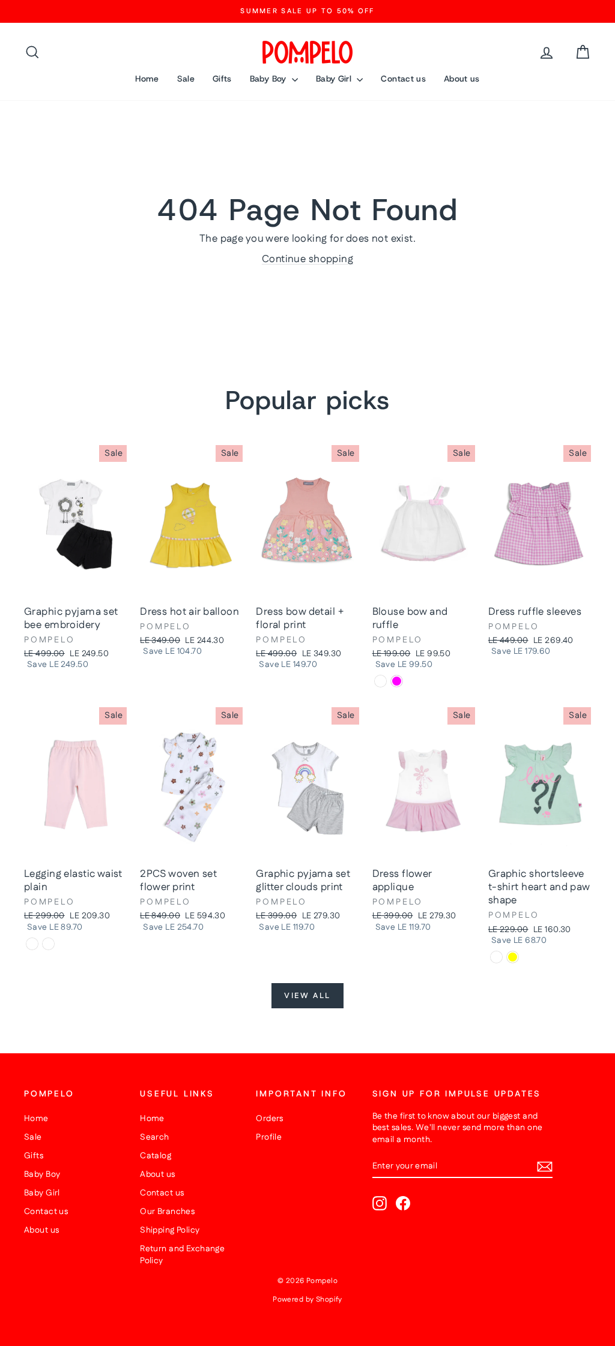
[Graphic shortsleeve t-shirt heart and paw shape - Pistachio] (496, 957)
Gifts (222, 78)
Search (154, 1137)
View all (307, 995)
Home (147, 78)
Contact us (403, 78)
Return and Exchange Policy (182, 1255)
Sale (186, 78)
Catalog (155, 1156)
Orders (269, 1119)
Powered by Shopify (307, 1299)
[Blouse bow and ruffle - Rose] (380, 681)
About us (462, 78)
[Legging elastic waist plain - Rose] (32, 944)
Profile (269, 1137)
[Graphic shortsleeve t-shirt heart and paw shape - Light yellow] (512, 957)
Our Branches (167, 1212)
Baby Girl (335, 78)
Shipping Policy (169, 1230)
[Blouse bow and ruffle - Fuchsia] (396, 681)
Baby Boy (269, 78)
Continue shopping (307, 259)
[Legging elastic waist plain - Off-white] (48, 944)
